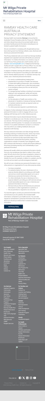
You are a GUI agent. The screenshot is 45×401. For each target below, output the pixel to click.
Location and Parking (24, 292)
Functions (7, 263)
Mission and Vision (9, 255)
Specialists (21, 253)
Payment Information (24, 277)
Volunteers (21, 314)
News (5, 265)
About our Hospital (9, 249)
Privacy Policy (22, 283)
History (6, 269)
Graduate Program (23, 312)
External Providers (9, 317)
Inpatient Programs (9, 288)
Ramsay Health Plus (9, 308)
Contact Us (7, 271)
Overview (21, 303)
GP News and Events (24, 330)
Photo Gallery (7, 257)
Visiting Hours (22, 294)
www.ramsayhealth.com (17, 63)
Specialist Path (22, 249)
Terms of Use (29, 370)
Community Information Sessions (7, 292)
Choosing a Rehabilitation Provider (22, 260)
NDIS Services (8, 319)
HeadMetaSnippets (23, 319)
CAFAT (5, 321)
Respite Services (9, 323)
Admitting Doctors (23, 251)
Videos (6, 267)
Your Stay (21, 271)
